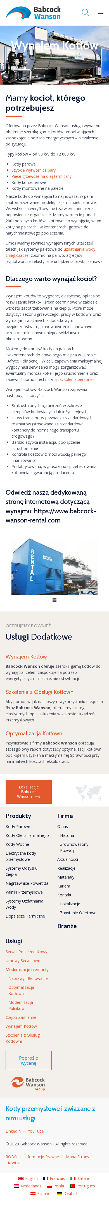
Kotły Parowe (18, 826)
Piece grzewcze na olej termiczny (41, 176)
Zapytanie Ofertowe (78, 912)
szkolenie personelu (78, 379)
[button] (54, 600)
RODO (11, 1156)
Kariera (63, 886)
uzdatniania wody (79, 249)
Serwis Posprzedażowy (26, 951)
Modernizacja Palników (20, 1005)
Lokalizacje (70, 903)
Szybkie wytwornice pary (33, 170)
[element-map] (89, 800)
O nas (62, 826)
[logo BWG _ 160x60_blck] (28, 1090)
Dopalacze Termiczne (25, 916)
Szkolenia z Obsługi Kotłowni (23, 1038)
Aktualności (67, 859)
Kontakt (64, 895)
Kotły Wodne (17, 844)
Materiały (65, 877)
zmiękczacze (17, 255)
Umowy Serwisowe (23, 960)
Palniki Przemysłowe (24, 892)
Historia (67, 835)
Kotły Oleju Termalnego (27, 835)
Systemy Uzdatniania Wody (24, 904)
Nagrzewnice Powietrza (27, 883)
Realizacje (66, 868)
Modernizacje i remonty (27, 969)
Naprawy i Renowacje (28, 978)
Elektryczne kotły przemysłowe (21, 856)
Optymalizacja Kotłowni (21, 990)
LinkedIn (13, 1131)
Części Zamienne (21, 1017)
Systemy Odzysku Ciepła (21, 871)
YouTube (36, 1131)
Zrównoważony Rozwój (74, 847)
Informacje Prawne (41, 1156)
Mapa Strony (77, 1156)
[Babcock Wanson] (33, 12)
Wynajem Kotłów (21, 1026)
